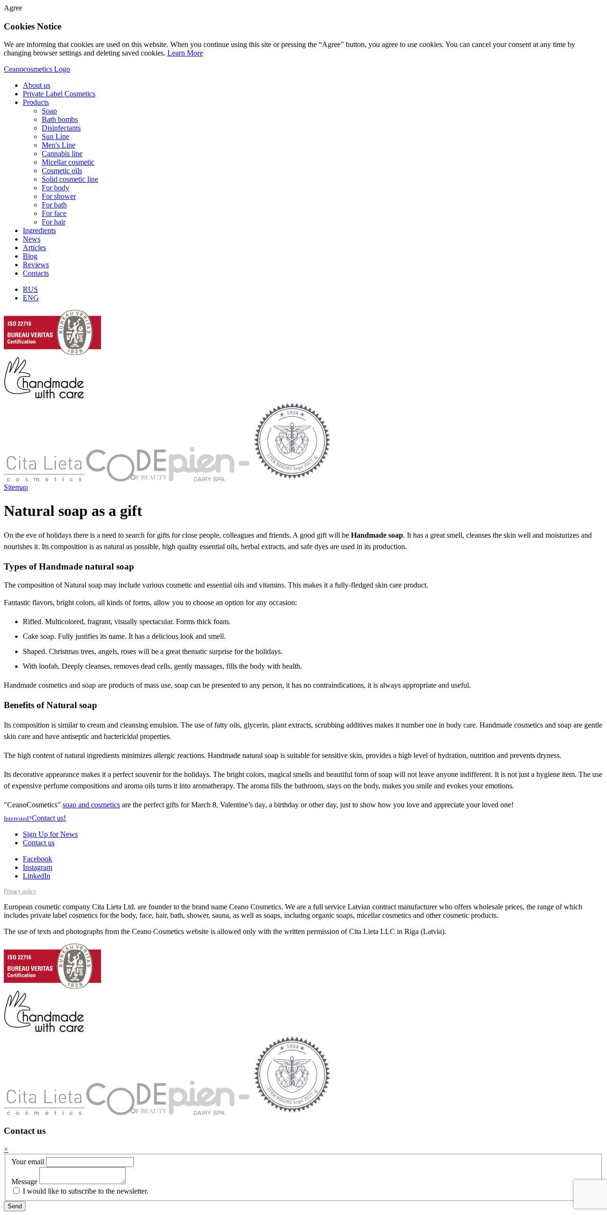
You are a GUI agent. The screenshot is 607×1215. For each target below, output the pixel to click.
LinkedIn (36, 876)
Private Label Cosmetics (59, 94)
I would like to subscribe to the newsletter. (84, 1191)
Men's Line (58, 145)
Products (36, 102)
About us (36, 85)
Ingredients (39, 230)
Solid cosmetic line (70, 179)
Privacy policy (20, 891)
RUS (30, 289)
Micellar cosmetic (68, 162)
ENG (31, 298)
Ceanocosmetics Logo (37, 69)
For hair (53, 222)
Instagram (37, 867)
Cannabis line (62, 154)
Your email (27, 1162)
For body (55, 188)
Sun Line (55, 136)
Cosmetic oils (62, 171)
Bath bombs (60, 119)
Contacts (36, 273)
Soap (49, 111)
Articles (34, 247)
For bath (54, 205)
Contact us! (35, 818)
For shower (59, 196)
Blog (30, 256)
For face (54, 213)
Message (24, 1182)
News (31, 239)
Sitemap (16, 487)
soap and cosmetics (91, 805)
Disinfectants (61, 128)
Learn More (185, 53)
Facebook (37, 859)
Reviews (36, 265)
